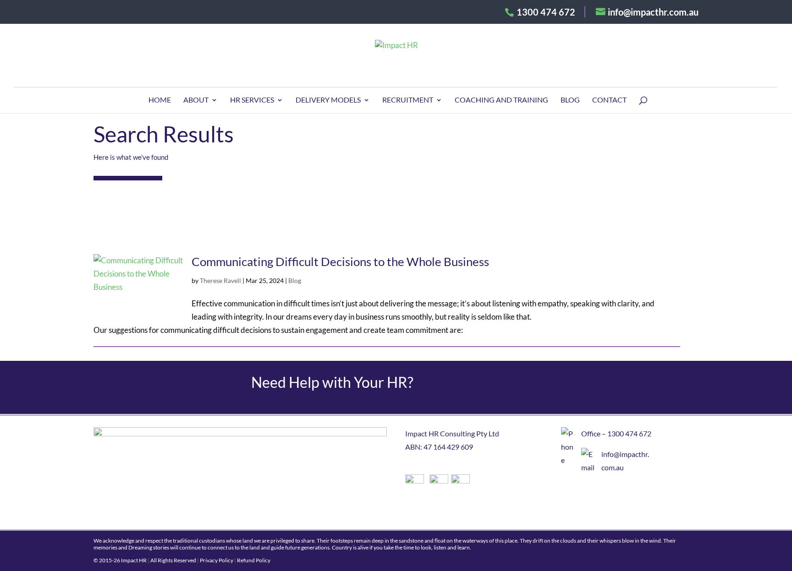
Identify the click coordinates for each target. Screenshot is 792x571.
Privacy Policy (216, 560)
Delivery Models (328, 100)
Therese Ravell (220, 280)
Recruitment (407, 100)
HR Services (252, 100)
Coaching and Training (501, 100)
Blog (570, 100)
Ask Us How (587, 387)
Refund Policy (253, 560)
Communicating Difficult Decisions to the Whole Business (340, 261)
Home (159, 100)
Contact (609, 100)
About (196, 100)
